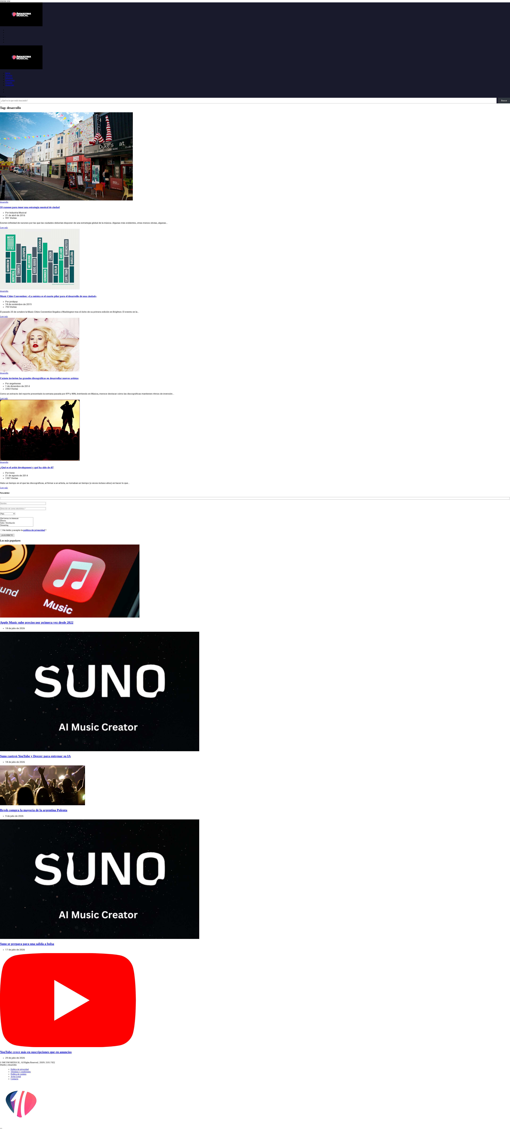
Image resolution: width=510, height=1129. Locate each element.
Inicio (7, 73)
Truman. (21, 1065)
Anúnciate (9, 85)
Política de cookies (18, 1074)
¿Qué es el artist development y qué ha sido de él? (27, 467)
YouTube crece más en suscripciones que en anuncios (36, 1052)
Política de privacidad (20, 1069)
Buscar (3, 96)
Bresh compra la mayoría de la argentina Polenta (33, 810)
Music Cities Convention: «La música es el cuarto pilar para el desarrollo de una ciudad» (48, 296)
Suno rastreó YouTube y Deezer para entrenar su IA (35, 756)
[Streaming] (16, 525)
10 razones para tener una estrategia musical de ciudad (30, 207)
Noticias (8, 75)
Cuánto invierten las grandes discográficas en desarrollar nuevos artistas (39, 378)
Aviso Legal (16, 1076)
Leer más (4, 227)
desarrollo (4, 202)
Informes (9, 78)
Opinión (8, 83)
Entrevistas (9, 80)
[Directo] (16, 521)
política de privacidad (34, 530)
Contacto (14, 1079)
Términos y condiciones (21, 1072)
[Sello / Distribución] (16, 523)
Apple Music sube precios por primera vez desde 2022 (36, 622)
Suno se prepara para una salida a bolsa (27, 944)
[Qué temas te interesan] (16, 518)
